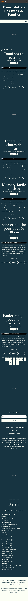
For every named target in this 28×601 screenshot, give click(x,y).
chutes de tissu (15, 151)
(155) (7, 518)
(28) (6, 553)
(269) (5, 516)
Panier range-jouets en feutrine (14, 319)
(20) (7, 569)
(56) (7, 540)
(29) (6, 551)
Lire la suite (14, 84)
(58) (4, 538)
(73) (5, 534)
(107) (6, 522)
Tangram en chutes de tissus (14, 145)
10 (10, 363)
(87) (6, 526)
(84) (10, 528)
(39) (6, 547)
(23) (11, 565)
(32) (9, 549)
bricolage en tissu (7, 151)
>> (17, 363)
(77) (6, 530)
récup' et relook (17, 60)
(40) (7, 545)
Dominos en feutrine (14, 56)
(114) (4, 520)
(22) (7, 567)
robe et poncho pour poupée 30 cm (14, 228)
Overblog (17, 584)
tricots (17, 235)
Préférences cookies (13, 592)
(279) (8, 514)
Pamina (15, 446)
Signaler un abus (5, 590)
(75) (3, 532)
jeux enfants (10, 60)
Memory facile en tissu (14, 187)
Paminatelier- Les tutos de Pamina (14, 11)
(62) (6, 536)
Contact (25, 588)
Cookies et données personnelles (19, 590)
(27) (5, 559)
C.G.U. (10, 590)
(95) (9, 524)
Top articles (20, 588)
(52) (7, 542)
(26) (7, 561)
